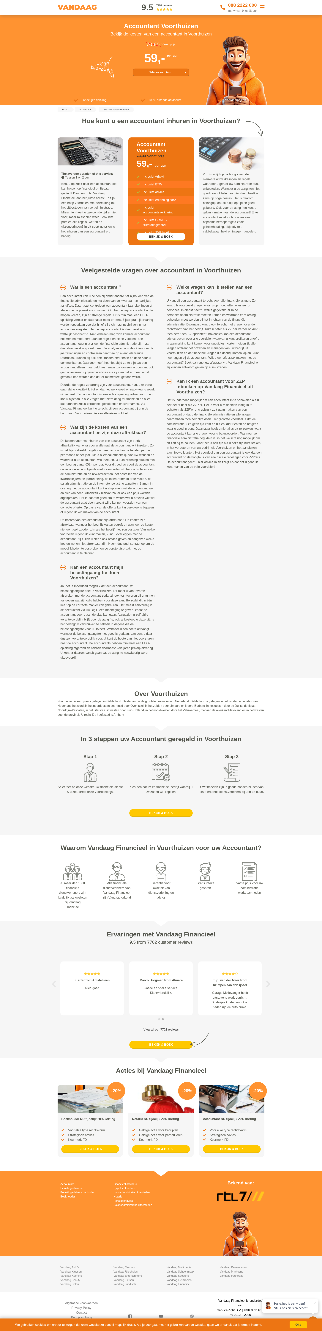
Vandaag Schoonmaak (180, 1271)
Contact (81, 1312)
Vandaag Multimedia (179, 1267)
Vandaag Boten (69, 1284)
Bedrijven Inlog (81, 1317)
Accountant (67, 1184)
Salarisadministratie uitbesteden (132, 1204)
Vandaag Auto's (69, 1267)
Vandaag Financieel (178, 1284)
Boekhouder (67, 1196)
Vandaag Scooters (178, 1275)
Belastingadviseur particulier (77, 1192)
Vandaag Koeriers (71, 1275)
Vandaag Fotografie (231, 1275)
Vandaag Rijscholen (125, 1271)
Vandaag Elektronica (179, 1280)
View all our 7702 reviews (161, 1029)
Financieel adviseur (125, 1184)
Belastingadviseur (71, 1188)
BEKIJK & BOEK (161, 236)
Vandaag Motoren (124, 1267)
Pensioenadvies (123, 1200)
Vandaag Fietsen (123, 1280)
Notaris (117, 1196)
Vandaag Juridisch (124, 1284)
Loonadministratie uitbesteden (131, 1192)
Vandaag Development (233, 1267)
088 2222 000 (242, 5)
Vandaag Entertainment (127, 1275)
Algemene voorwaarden (81, 1303)
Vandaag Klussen (71, 1271)
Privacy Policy (81, 1308)
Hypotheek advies (124, 1188)
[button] (61, 287)
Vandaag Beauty (70, 1280)
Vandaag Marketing (231, 1271)
